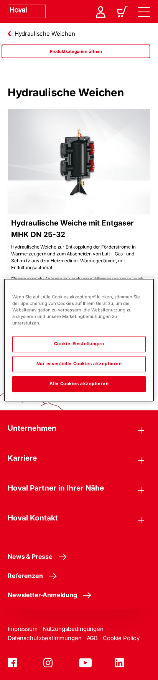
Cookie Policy (121, 638)
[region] (76, 59)
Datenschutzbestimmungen (45, 638)
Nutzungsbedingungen (73, 628)
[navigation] (144, 11)
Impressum (23, 628)
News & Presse (30, 556)
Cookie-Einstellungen (79, 343)
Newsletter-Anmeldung (42, 595)
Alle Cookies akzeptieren (79, 383)
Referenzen (25, 576)
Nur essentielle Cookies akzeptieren (79, 363)
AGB (92, 638)
